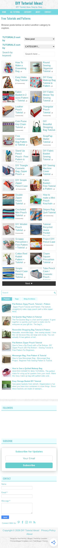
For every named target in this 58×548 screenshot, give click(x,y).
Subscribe (29, 465)
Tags (17, 299)
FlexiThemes (21, 538)
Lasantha (44, 538)
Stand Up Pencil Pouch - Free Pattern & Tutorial (21, 157)
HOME (4, 12)
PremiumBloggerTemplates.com (21, 541)
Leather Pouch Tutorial (19, 109)
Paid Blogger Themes (40, 541)
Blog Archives (29, 299)
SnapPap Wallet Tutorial (47, 139)
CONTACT (48, 12)
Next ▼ (29, 283)
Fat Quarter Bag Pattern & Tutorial (27, 317)
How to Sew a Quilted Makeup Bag (27, 368)
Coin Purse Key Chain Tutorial (21, 124)
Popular (7, 299)
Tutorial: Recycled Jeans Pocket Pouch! (47, 230)
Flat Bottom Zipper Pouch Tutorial (27, 343)
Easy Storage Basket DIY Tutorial (26, 381)
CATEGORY (27, 12)
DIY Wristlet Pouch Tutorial (21, 227)
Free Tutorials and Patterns (16, 18)
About (29, 534)
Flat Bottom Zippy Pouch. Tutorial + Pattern (31, 304)
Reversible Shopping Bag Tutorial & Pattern (31, 330)
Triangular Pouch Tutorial (48, 109)
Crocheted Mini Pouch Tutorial (21, 212)
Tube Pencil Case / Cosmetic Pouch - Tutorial (49, 274)
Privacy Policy (48, 530)
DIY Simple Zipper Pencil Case (21, 183)
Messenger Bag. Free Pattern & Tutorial (29, 356)
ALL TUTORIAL (15, 12)
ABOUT (38, 12)
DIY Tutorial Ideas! (29, 3)
